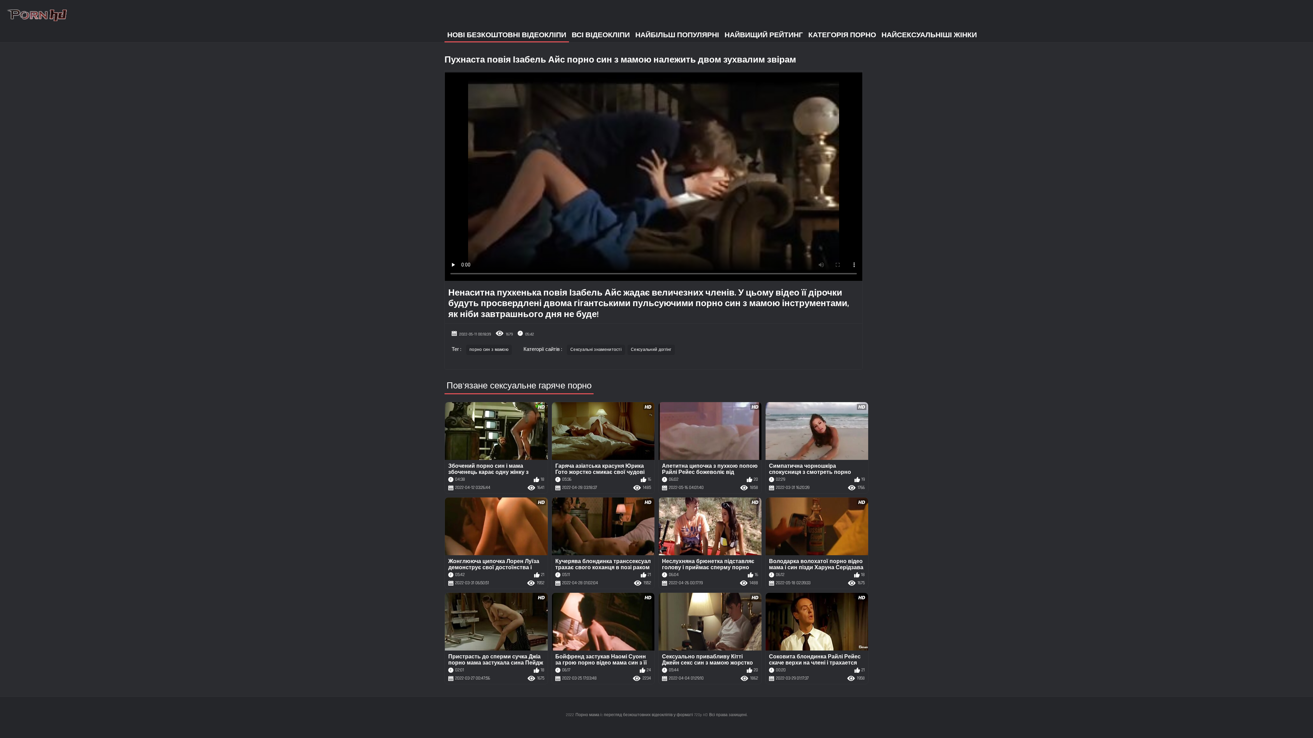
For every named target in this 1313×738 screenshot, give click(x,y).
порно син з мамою (488, 349)
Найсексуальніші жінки (929, 35)
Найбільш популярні (677, 35)
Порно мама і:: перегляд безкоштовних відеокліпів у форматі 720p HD (641, 715)
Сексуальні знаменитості (596, 349)
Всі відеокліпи (601, 35)
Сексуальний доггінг (651, 349)
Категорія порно (842, 35)
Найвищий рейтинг (764, 35)
